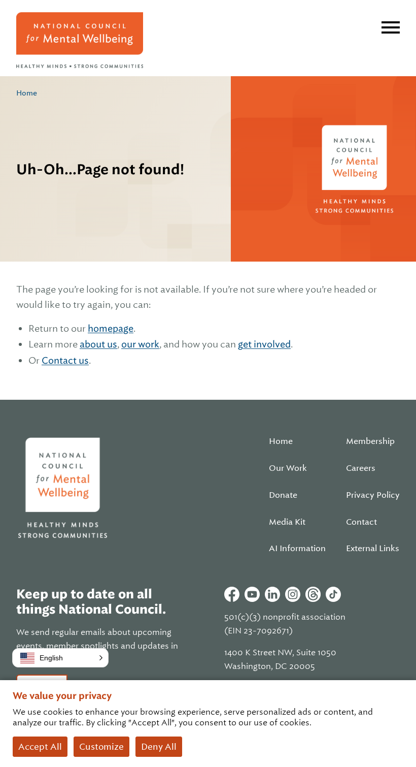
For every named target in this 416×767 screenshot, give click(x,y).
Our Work (288, 468)
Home (26, 93)
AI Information (297, 549)
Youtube (252, 594)
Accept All (40, 746)
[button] (60, 658)
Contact (361, 522)
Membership (370, 441)
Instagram (292, 594)
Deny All (159, 746)
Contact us (65, 360)
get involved (264, 344)
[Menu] (391, 27)
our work (140, 344)
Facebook (231, 594)
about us (98, 344)
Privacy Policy (373, 495)
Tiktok (333, 594)
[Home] (79, 40)
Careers (360, 468)
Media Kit (287, 522)
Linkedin (272, 594)
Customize (101, 746)
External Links (372, 549)
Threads (313, 594)
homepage (110, 328)
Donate (283, 495)
